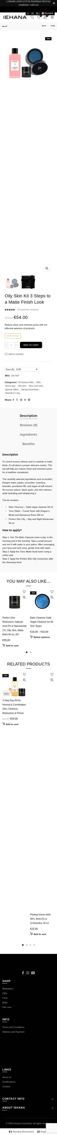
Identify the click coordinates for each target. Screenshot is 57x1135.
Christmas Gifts (26, 382)
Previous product (44, 26)
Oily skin (22, 385)
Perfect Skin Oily (17, 519)
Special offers (12, 389)
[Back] (5, 26)
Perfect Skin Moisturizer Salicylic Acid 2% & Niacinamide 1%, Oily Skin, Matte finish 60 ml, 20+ (14, 626)
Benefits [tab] (28, 444)
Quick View (24, 597)
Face (4, 998)
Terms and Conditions (13, 1027)
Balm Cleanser (16, 507)
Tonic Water (14, 511)
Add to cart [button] (12, 645)
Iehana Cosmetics (23, 1123)
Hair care (7, 1007)
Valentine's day (12, 393)
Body (4, 1002)
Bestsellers (7, 988)
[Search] (32, 17)
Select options (42, 637)
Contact (6, 1086)
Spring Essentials (29, 389)
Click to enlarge (47, 268)
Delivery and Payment (13, 1032)
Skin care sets (36, 385)
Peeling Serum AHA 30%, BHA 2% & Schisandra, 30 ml (40, 918)
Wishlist (40, 16)
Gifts (38, 382)
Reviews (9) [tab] (28, 425)
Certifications (8, 1082)
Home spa (10, 385)
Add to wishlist (15, 354)
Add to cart (31, 345)
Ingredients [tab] (28, 434)
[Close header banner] (54, 3)
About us (6, 1077)
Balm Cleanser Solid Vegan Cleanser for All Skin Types (41, 621)
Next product (52, 26)
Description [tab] (28, 415)
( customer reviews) (27, 309)
